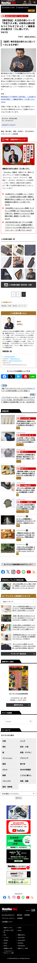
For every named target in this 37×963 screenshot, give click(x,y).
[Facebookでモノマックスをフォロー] (3, 573)
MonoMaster (21, 945)
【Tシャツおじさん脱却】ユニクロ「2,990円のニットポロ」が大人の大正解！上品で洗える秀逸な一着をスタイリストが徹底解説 (24, 646)
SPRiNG (6, 940)
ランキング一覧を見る (18, 654)
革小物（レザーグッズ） (20, 306)
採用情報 (27, 915)
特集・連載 (24, 781)
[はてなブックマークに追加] (18, 376)
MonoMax (20, 943)
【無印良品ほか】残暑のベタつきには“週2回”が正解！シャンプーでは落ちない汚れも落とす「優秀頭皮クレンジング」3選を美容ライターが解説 (26, 425)
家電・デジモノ (26, 752)
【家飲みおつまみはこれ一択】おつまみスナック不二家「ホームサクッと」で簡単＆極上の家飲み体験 (25, 536)
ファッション (20, 511)
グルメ (19, 478)
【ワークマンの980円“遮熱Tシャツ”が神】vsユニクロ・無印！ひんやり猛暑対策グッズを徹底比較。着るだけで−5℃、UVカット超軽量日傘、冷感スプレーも (26, 509)
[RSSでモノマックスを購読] (32, 898)
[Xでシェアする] (11, 376)
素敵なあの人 (21, 935)
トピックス (6, 781)
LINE (33, 376)
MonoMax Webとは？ (8, 915)
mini (5, 935)
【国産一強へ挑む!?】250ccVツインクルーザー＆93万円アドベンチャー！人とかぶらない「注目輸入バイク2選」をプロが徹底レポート (24, 618)
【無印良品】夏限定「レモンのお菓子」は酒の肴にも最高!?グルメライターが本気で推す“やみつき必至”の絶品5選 (26, 474)
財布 (10, 306)
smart (5, 945)
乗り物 (22, 764)
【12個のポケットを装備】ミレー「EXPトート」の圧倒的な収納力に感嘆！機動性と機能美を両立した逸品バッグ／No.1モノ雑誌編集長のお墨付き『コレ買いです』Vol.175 (19, 199)
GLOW (5, 943)
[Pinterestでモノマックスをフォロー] (18, 573)
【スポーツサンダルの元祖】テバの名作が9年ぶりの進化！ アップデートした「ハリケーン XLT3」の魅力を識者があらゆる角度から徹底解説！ (26, 551)
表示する (18, 798)
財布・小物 (31, 10)
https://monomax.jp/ (15, 361)
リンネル (6, 937)
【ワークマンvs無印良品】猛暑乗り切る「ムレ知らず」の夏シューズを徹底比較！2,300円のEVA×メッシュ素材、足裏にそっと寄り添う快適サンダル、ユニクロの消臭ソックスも (26, 493)
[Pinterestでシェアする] (25, 376)
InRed (19, 927)
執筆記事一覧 (7, 351)
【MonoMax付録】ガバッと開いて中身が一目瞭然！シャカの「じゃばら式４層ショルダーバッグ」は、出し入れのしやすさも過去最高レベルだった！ (24, 586)
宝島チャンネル (8, 927)
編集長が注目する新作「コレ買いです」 (16, 168)
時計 (4, 746)
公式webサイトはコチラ (9, 125)
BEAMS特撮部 (25, 769)
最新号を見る (18, 705)
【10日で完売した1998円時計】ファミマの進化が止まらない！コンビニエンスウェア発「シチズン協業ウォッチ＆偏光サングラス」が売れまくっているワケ (23, 627)
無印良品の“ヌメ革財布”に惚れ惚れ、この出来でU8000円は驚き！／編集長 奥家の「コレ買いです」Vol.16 (18, 99)
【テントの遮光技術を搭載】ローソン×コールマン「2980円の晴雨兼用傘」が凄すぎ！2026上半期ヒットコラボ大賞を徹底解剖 (24, 608)
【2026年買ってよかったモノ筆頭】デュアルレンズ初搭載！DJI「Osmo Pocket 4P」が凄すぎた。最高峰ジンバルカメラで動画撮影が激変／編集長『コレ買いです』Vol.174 (19, 213)
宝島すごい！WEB (23, 948)
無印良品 (4, 306)
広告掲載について (7, 922)
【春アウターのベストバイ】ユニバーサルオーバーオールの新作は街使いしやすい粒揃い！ (18, 389)
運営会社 (19, 915)
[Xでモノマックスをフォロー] (8, 573)
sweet (19, 930)
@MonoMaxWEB (10, 357)
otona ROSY (21, 937)
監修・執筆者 (7, 786)
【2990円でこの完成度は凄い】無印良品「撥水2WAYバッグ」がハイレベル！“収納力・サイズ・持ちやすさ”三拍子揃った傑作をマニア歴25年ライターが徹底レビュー (26, 460)
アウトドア (24, 758)
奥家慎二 (20, 324)
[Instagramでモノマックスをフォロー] (13, 573)
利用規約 (20, 918)
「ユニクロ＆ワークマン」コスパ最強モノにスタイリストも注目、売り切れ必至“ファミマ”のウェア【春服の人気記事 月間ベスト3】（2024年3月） (18, 399)
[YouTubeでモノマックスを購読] (29, 573)
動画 (4, 775)
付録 (4, 741)
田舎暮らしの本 (8, 948)
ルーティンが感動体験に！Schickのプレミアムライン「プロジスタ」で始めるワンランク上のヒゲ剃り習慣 (25, 522)
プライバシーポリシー (8, 918)
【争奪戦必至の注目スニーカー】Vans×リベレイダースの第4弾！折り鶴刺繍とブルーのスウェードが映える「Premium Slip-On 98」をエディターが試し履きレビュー (24, 637)
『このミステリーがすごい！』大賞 (8, 952)
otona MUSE (21, 940)
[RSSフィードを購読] (34, 573)
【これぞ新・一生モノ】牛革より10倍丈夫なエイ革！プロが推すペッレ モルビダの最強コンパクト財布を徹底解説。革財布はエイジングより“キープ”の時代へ (25, 443)
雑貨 (18, 428)
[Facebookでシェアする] (4, 376)
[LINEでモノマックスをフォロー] (24, 573)
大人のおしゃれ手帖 (8, 931)
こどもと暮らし (26, 775)
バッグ (19, 461)
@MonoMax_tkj (15, 359)
